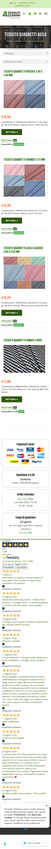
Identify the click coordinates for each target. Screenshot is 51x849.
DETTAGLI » (12, 132)
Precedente (8, 567)
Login (13, 3)
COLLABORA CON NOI (23, 6)
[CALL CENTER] (24, 13)
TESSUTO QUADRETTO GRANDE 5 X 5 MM (24, 159)
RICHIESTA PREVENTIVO (26, 3)
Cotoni (18, 41)
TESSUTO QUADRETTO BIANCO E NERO (23, 340)
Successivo (22, 567)
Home (9, 41)
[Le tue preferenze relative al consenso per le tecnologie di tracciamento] (5, 844)
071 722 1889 (25, 498)
